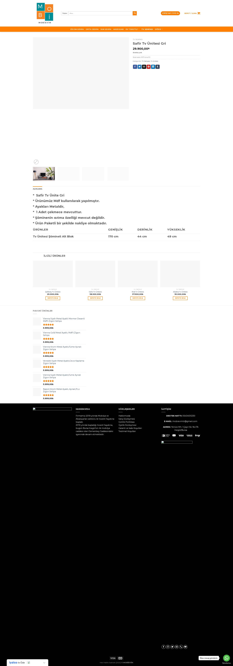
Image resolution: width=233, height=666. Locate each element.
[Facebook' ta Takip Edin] (164, 647)
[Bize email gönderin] (177, 647)
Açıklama (37, 189)
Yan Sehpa (105, 29)
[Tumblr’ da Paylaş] (157, 67)
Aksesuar (118, 29)
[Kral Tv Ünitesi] (138, 274)
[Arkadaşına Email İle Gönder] (144, 67)
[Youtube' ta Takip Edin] (186, 647)
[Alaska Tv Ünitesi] (180, 274)
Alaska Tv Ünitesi (180, 292)
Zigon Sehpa (77, 29)
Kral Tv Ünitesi (138, 292)
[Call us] (181, 647)
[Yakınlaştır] (36, 162)
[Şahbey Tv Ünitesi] (53, 274)
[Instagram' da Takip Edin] (168, 647)
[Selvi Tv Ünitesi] (95, 274)
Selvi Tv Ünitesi (95, 292)
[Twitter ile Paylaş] (140, 67)
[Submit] (135, 13)
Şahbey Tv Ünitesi (52, 292)
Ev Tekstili (132, 29)
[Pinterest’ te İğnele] (149, 67)
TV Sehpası (147, 29)
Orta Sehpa (92, 29)
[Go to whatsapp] (226, 658)
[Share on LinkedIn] (153, 67)
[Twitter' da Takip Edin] (172, 647)
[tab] (37, 188)
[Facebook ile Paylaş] (135, 67)
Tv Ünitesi (154, 61)
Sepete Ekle (52, 298)
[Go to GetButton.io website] (226, 663)
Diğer (158, 29)
